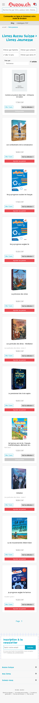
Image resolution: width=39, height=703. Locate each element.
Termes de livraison (18, 694)
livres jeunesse (13, 27)
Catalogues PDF (22, 23)
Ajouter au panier (19, 161)
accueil (4, 27)
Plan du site (30, 694)
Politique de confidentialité (15, 653)
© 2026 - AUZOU (19, 690)
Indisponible (19, 111)
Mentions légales (8, 692)
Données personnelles (21, 692)
